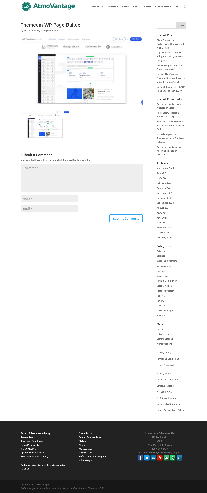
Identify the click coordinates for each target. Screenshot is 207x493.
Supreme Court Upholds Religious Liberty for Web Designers (170, 56)
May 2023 (161, 177)
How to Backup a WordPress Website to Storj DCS (171, 125)
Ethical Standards (165, 364)
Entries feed (163, 333)
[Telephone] (173, 458)
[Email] (179, 458)
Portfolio (113, 6)
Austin (27, 30)
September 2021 (165, 202)
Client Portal (162, 6)
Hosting (161, 270)
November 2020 (165, 227)
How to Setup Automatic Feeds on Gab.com (170, 138)
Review (160, 300)
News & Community (167, 280)
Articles (161, 250)
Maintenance (163, 275)
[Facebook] (140, 458)
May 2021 (161, 222)
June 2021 (162, 217)
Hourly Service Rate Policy (170, 410)
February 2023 (164, 182)
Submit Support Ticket (90, 437)
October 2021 (164, 197)
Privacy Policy (164, 352)
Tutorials (161, 305)
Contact (147, 6)
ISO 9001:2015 (164, 391)
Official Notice (164, 285)
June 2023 (162, 172)
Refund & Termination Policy (35, 433)
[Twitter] (147, 458)
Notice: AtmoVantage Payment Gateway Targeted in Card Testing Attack (171, 77)
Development (164, 265)
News (136, 6)
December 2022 (165, 192)
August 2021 (163, 207)
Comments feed (165, 338)
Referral (161, 295)
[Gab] (166, 458)
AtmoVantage (41, 484)
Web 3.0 (161, 315)
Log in (160, 328)
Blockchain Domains (167, 260)
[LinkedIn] (153, 458)
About (125, 6)
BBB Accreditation (166, 397)
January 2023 (163, 187)
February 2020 (164, 237)
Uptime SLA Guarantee (168, 403)
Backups (161, 255)
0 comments (53, 30)
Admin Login (85, 460)
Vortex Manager (165, 310)
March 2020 (163, 232)
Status (82, 441)
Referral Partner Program (92, 456)
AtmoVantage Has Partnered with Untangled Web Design (170, 43)
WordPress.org (164, 343)
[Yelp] (160, 458)
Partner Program (165, 290)
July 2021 (161, 212)
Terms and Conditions (168, 358)
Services (96, 6)
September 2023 (165, 167)
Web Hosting (85, 452)
